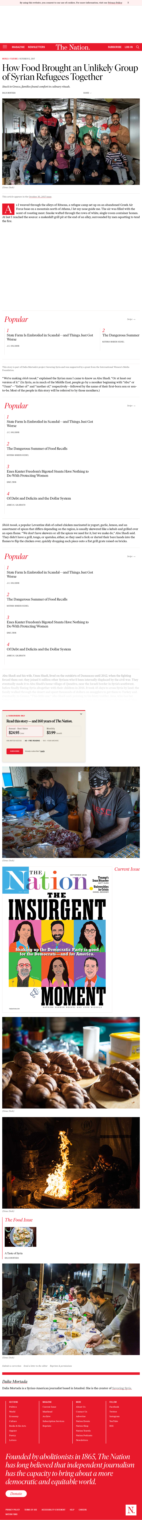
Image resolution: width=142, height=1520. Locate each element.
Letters (12, 1440)
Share (86, 93)
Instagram (114, 1416)
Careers (83, 1510)
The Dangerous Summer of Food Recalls (37, 448)
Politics (13, 1407)
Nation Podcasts (84, 1435)
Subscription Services (53, 1421)
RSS (111, 1426)
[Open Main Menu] (5, 46)
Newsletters (36, 47)
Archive (46, 1416)
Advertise (81, 1416)
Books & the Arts (17, 1426)
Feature (14, 58)
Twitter (113, 1411)
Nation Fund (11, 1514)
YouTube (113, 1421)
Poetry (12, 1435)
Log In (129, 47)
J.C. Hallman (13, 346)
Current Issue (49, 1407)
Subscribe (115, 47)
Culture (13, 1421)
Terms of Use (30, 1510)
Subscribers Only (16, 716)
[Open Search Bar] (137, 47)
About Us (80, 1407)
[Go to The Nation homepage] (73, 47)
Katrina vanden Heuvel (113, 341)
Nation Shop (82, 1426)
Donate (16, 1493)
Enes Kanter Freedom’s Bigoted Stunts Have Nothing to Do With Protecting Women (48, 473)
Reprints (47, 1426)
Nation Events (83, 1421)
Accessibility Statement (53, 1510)
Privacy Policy (115, 2)
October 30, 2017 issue (40, 196)
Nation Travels (83, 1430)
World (5, 58)
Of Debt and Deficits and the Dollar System (39, 498)
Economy (13, 1416)
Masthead (47, 1411)
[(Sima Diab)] (71, 141)
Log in (42, 751)
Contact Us (81, 1411)
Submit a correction (11, 1366)
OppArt (13, 1430)
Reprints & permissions (61, 1366)
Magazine (18, 47)
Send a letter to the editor (36, 1366)
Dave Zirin (11, 482)
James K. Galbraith (16, 505)
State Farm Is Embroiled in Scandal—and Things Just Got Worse (50, 337)
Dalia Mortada (9, 93)
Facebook (114, 1407)
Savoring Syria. (122, 1388)
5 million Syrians (35, 704)
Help (72, 1510)
